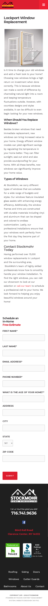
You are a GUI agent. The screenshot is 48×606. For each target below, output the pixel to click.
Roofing (12, 572)
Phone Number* (12, 377)
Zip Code (8, 452)
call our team (24, 286)
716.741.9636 (24, 513)
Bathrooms (10, 586)
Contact (39, 586)
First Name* (10, 331)
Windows (14, 579)
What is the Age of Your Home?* (23, 392)
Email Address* (12, 361)
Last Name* (10, 346)
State (6, 436)
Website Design (23, 600)
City (5, 421)
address (8, 406)
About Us (26, 586)
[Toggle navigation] (43, 4)
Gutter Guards (31, 579)
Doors (36, 572)
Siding (25, 572)
